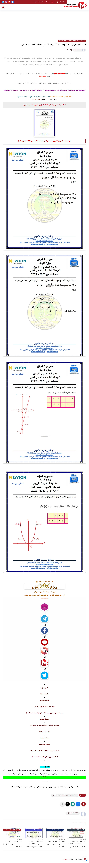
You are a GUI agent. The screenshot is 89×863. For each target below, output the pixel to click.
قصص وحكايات (44, 744)
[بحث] (3, 7)
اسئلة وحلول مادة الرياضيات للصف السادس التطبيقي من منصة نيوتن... (12, 844)
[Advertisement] (44, 26)
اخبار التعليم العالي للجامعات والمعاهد (44, 757)
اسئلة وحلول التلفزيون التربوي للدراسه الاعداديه (72, 40)
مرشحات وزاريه (44, 732)
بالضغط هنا (36, 100)
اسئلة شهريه (44, 719)
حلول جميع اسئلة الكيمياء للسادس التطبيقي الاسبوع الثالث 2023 (56, 844)
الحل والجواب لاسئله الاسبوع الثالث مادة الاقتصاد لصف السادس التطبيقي (76, 844)
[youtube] (9, 2)
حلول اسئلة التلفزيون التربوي (45, 707)
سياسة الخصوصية (43, 2)
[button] (78, 804)
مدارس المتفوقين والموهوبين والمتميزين (44, 725)
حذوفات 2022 (44, 694)
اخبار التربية (44, 688)
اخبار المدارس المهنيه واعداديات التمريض (44, 751)
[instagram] (6, 2)
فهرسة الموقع (61, 2)
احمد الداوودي (77, 50)
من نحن (35, 2)
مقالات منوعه (44, 700)
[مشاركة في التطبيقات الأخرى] (62, 804)
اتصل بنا (53, 2)
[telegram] (3, 2)
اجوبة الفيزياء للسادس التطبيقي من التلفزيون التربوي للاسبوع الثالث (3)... (34, 844)
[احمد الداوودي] (75, 5)
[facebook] (12, 2)
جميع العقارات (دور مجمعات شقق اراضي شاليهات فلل (44, 713)
